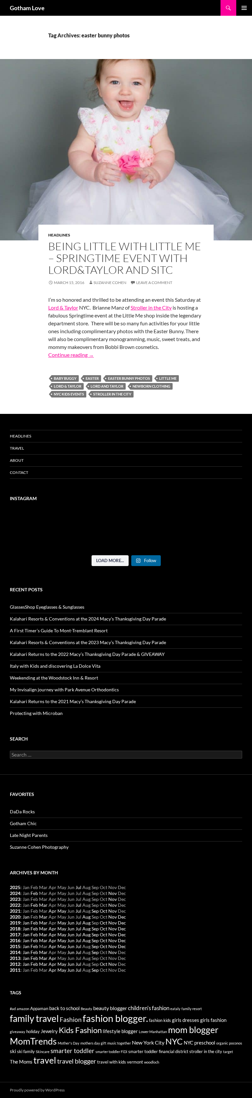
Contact (19, 472)
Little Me (168, 378)
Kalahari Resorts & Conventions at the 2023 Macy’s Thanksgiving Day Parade (88, 642)
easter (92, 378)
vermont (135, 1062)
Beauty (86, 1008)
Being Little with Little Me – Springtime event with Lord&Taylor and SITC (124, 257)
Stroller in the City (151, 307)
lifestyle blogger (120, 1031)
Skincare (43, 1051)
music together (119, 1043)
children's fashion (148, 1008)
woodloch (151, 1062)
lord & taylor (67, 386)
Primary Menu (244, 8)
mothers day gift (93, 1043)
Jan (26, 917)
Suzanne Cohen (110, 282)
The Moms (21, 1062)
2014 (15, 952)
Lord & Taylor (63, 307)
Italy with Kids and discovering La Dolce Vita (55, 666)
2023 (15, 899)
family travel (34, 1018)
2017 (15, 934)
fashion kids (160, 1020)
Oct (103, 911)
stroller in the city (112, 394)
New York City (148, 1042)
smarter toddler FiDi (111, 1051)
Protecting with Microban (36, 713)
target (228, 1051)
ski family (26, 1051)
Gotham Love (27, 7)
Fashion (71, 1019)
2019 (15, 922)
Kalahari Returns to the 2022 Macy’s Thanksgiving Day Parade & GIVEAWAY (87, 654)
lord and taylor (107, 386)
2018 (15, 928)
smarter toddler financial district (158, 1051)
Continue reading (71, 355)
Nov (112, 893)
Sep (95, 911)
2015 (15, 946)
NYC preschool (199, 1043)
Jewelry (49, 1031)
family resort (191, 1008)
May (61, 911)
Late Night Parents (29, 835)
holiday (33, 1031)
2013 (15, 958)
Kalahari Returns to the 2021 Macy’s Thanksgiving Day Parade (73, 701)
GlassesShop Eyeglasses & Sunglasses (47, 607)
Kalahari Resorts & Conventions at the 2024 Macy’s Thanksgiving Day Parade (88, 618)
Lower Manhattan (153, 1031)
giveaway (17, 1031)
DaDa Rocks (22, 811)
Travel (17, 448)
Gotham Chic (23, 823)
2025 (15, 887)
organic (222, 1043)
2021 (15, 911)
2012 (15, 964)
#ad (13, 1008)
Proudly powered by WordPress (37, 1090)
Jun (70, 922)
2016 (15, 940)
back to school (64, 1008)
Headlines (59, 235)
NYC (174, 1041)
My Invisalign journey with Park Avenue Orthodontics (64, 689)
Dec (122, 917)
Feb (34, 893)
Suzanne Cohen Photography (39, 847)
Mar (43, 905)
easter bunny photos (129, 378)
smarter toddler (72, 1050)
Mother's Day (68, 1043)
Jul (78, 887)
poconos (235, 1043)
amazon (23, 1008)
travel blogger (76, 1061)
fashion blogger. (115, 1018)
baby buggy (65, 378)
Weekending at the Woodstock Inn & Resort (54, 678)
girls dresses (185, 1020)
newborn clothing (151, 386)
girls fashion (213, 1020)
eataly (175, 1008)
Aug (86, 917)
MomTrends (33, 1041)
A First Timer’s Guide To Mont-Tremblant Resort (59, 630)
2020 (15, 917)
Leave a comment (154, 282)
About (17, 460)
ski (13, 1051)
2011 (15, 970)
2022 (15, 905)
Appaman (39, 1008)
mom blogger (193, 1030)
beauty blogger (110, 1008)
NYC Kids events (69, 394)
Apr (52, 911)
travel (44, 1060)
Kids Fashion (80, 1030)
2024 (15, 893)
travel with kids (111, 1062)
